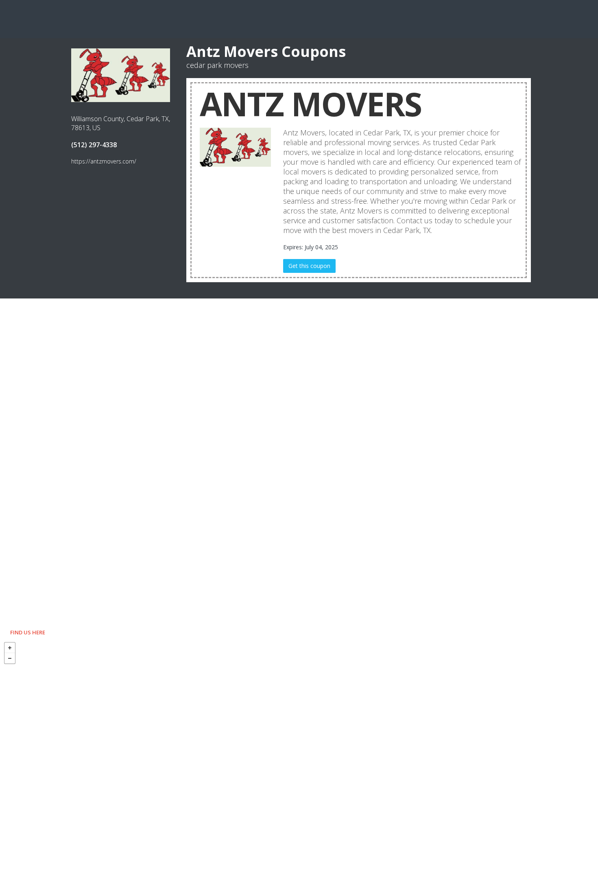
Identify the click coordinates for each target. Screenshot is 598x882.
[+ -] (299, 760)
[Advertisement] (299, 18)
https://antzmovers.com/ (103, 161)
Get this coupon (309, 266)
